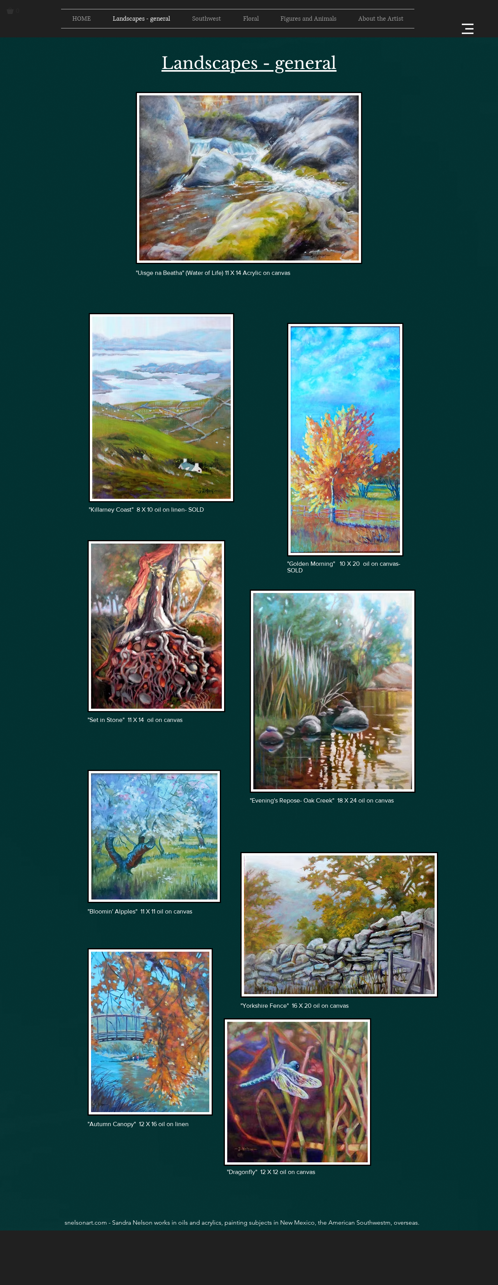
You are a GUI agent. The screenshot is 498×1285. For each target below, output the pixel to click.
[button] (16, 11)
